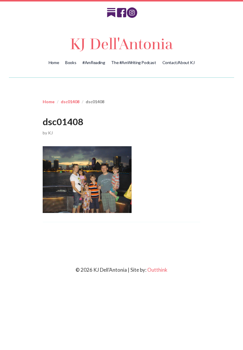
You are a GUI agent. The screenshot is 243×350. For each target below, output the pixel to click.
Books (70, 62)
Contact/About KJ (178, 62)
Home (54, 62)
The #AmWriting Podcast (133, 62)
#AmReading (93, 62)
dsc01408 (70, 101)
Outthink (157, 270)
